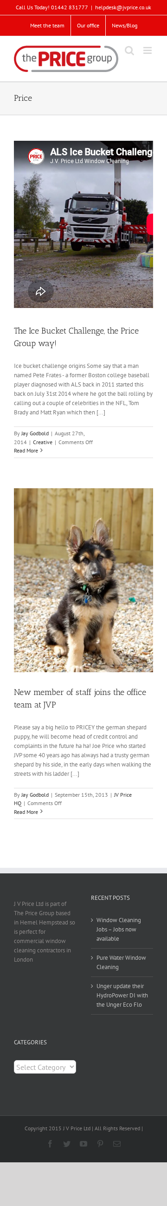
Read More (26, 450)
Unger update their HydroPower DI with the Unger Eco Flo (122, 995)
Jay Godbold (35, 433)
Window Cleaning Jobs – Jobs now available (118, 929)
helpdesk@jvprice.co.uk (123, 7)
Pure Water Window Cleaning (121, 962)
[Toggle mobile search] (129, 50)
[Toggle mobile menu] (148, 50)
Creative (42, 442)
